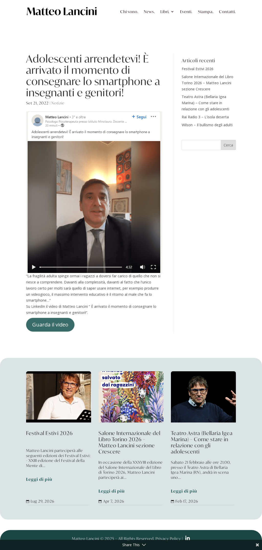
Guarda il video (50, 324)
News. (149, 11)
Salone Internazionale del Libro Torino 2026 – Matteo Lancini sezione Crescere (207, 82)
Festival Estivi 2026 (197, 68)
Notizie (57, 102)
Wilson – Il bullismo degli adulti (207, 124)
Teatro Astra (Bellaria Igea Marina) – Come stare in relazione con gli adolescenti (205, 102)
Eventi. (186, 11)
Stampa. (206, 11)
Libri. (164, 11)
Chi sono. (129, 11)
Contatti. (227, 11)
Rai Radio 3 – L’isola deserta (205, 116)
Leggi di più (39, 479)
